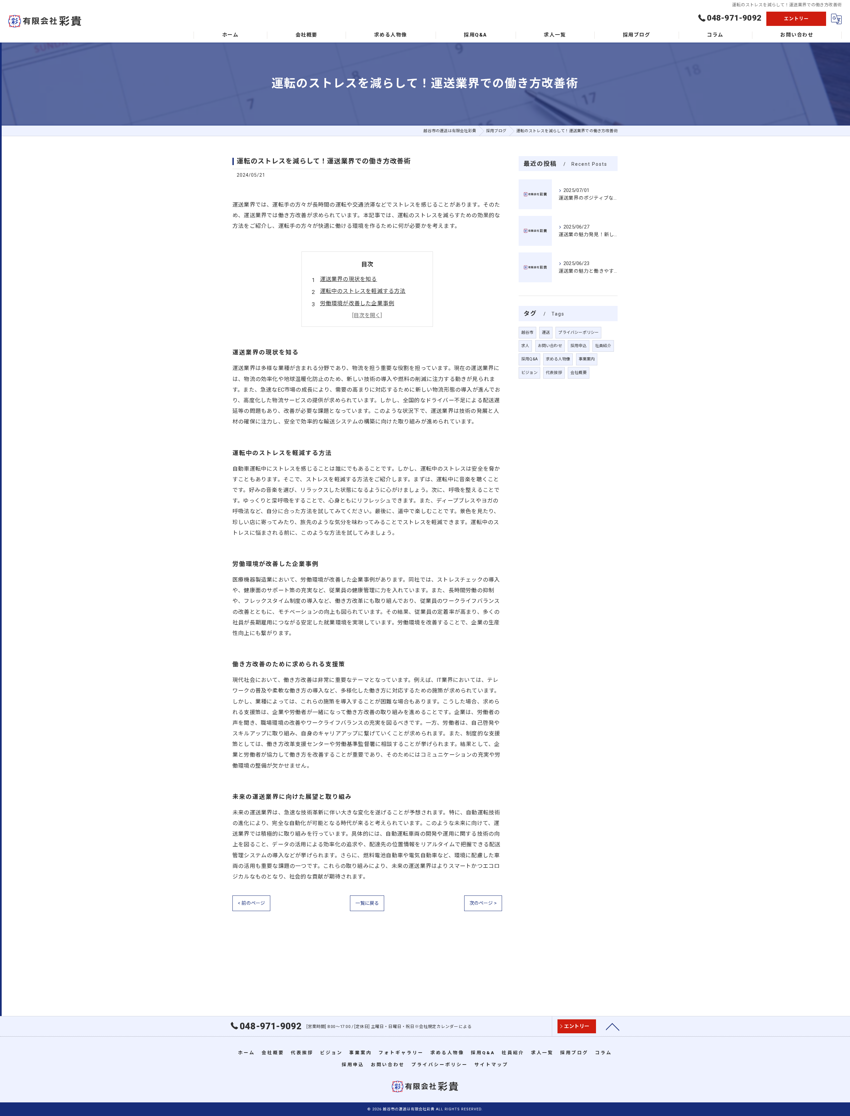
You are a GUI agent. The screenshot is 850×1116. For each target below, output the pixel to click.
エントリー (796, 18)
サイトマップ (491, 1064)
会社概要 (578, 372)
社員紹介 (603, 345)
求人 (525, 345)
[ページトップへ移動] (612, 1026)
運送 (546, 332)
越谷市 (527, 332)
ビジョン (529, 372)
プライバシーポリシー (578, 332)
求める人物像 (558, 359)
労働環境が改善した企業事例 (357, 303)
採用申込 (578, 345)
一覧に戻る (367, 903)
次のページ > (483, 903)
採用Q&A (529, 359)
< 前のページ (251, 903)
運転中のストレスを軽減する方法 (363, 291)
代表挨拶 (554, 372)
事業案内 (587, 359)
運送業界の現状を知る (348, 279)
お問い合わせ (550, 345)
